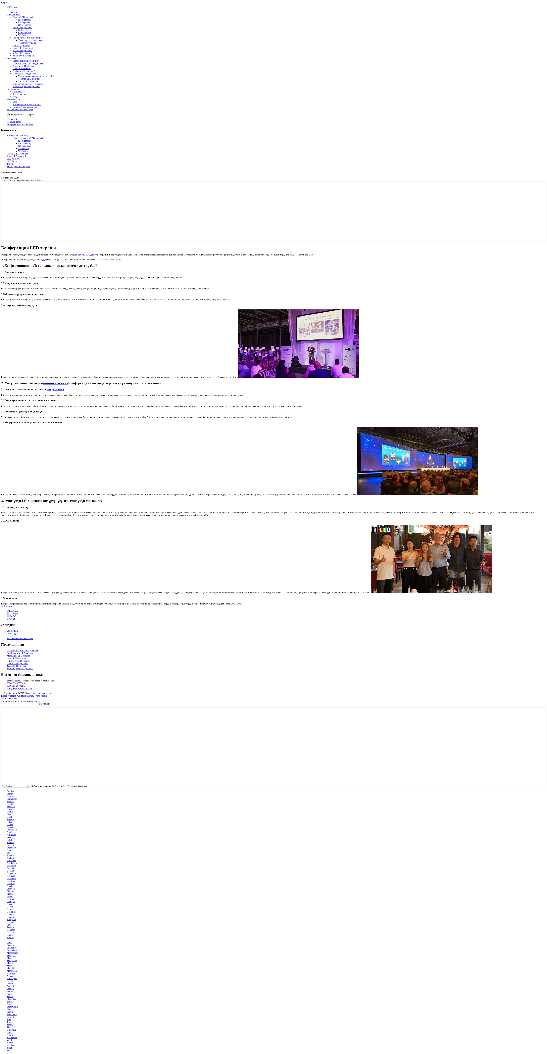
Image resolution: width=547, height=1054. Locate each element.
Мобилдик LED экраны (18, 166)
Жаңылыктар (13, 99)
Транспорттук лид (27, 43)
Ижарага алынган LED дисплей (28, 63)
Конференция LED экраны (20, 124)
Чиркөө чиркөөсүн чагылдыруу (28, 84)
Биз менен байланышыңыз (20, 109)
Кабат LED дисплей (22, 53)
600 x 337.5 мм (25, 30)
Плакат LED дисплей (23, 48)
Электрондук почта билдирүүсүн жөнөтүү (21, 701)
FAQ (15, 97)
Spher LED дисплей (22, 50)
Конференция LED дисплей (26, 86)
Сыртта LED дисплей (23, 17)
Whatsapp (46, 704)
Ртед (44, 259)
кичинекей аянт (55, 383)
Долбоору (17, 91)
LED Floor (12, 161)
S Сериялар (23, 148)
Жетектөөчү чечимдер (17, 135)
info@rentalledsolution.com (19, 688)
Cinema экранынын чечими (26, 61)
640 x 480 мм (24, 32)
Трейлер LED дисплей (29, 79)
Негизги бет (13, 12)
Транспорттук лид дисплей (20, 668)
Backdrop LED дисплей (24, 71)
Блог (15, 102)
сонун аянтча (55, 389)
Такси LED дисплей (28, 81)
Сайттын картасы (25, 696)
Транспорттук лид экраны (31, 40)
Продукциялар (14, 14)
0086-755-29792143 (16, 686)
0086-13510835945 (16, 683)
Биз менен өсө (19, 94)
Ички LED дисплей (22, 27)
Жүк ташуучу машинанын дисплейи (36, 76)
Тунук (10, 164)
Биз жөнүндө (13, 89)
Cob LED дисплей (21, 45)
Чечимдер (11, 58)
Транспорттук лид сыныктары (27, 37)
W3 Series (22, 35)
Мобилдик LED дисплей (25, 73)
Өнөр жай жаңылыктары (25, 107)
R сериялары (24, 20)
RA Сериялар (24, 25)
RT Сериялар (24, 22)
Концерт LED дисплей (24, 66)
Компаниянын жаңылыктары (27, 104)
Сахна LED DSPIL (22, 68)
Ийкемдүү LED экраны (24, 55)
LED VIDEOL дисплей (87, 254)
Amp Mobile (41, 696)
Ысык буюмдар (8, 696)
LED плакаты (13, 159)
